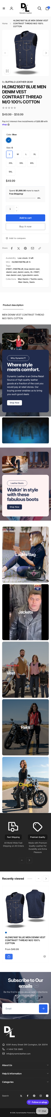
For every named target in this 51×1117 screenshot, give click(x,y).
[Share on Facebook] (11, 248)
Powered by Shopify (34, 1113)
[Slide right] (46, 53)
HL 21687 (34, 272)
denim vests (23, 272)
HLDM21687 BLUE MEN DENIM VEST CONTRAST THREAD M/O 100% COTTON (25, 940)
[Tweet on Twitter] (18, 248)
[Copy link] (39, 248)
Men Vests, (23, 282)
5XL (10, 171)
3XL (21, 163)
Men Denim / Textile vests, (30, 279)
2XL (11, 163)
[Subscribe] (43, 1008)
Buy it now (25, 226)
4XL (32, 163)
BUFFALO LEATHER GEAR (17, 81)
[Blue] (8, 140)
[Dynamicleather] (9, 1037)
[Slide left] (5, 53)
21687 (9, 269)
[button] (4, 8)
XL (34, 154)
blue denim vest (32, 269)
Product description (13, 305)
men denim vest (13, 275)
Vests (32, 282)
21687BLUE (18, 269)
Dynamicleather (21, 1113)
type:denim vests (30, 275)
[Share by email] (32, 248)
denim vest (11, 272)
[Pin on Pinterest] (25, 248)
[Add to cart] (9, 956)
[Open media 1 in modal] (25, 53)
